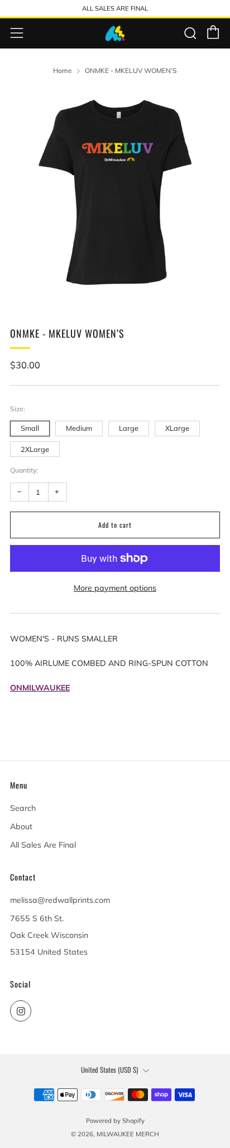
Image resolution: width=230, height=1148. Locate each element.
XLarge (177, 428)
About (21, 826)
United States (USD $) (109, 1069)
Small (30, 428)
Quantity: (24, 470)
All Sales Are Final (43, 845)
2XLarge (35, 449)
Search (23, 808)
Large (128, 428)
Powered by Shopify (115, 1121)
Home (62, 70)
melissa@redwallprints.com (60, 900)
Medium (79, 428)
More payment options (115, 588)
